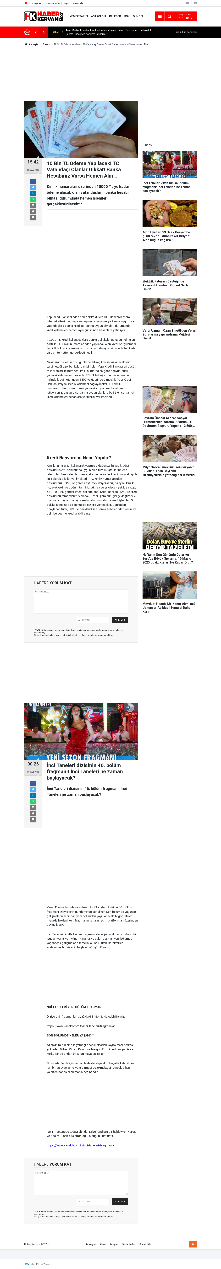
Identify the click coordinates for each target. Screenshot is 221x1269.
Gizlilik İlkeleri (128, 1244)
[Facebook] (33, 181)
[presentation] (36, 32)
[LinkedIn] (33, 193)
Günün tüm (186, 32)
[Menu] (160, 16)
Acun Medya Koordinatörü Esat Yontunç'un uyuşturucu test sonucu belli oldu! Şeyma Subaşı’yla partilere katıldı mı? (108, 32)
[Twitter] (33, 187)
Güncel (138, 16)
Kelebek (115, 16)
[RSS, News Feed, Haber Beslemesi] (193, 1244)
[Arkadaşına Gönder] (33, 205)
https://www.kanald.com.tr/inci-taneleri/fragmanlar (81, 1145)
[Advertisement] (110, 73)
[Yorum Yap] (33, 217)
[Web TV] (187, 3)
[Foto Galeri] (195, 3)
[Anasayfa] (26, 3)
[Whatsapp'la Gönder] (33, 199)
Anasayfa (91, 1244)
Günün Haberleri (52, 3)
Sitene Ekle (78, 3)
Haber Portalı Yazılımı (40, 1264)
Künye (103, 1244)
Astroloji (98, 16)
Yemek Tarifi (79, 16)
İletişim (114, 1244)
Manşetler (36, 3)
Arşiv (66, 3)
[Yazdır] (33, 211)
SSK (127, 16)
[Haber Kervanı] (43, 16)
